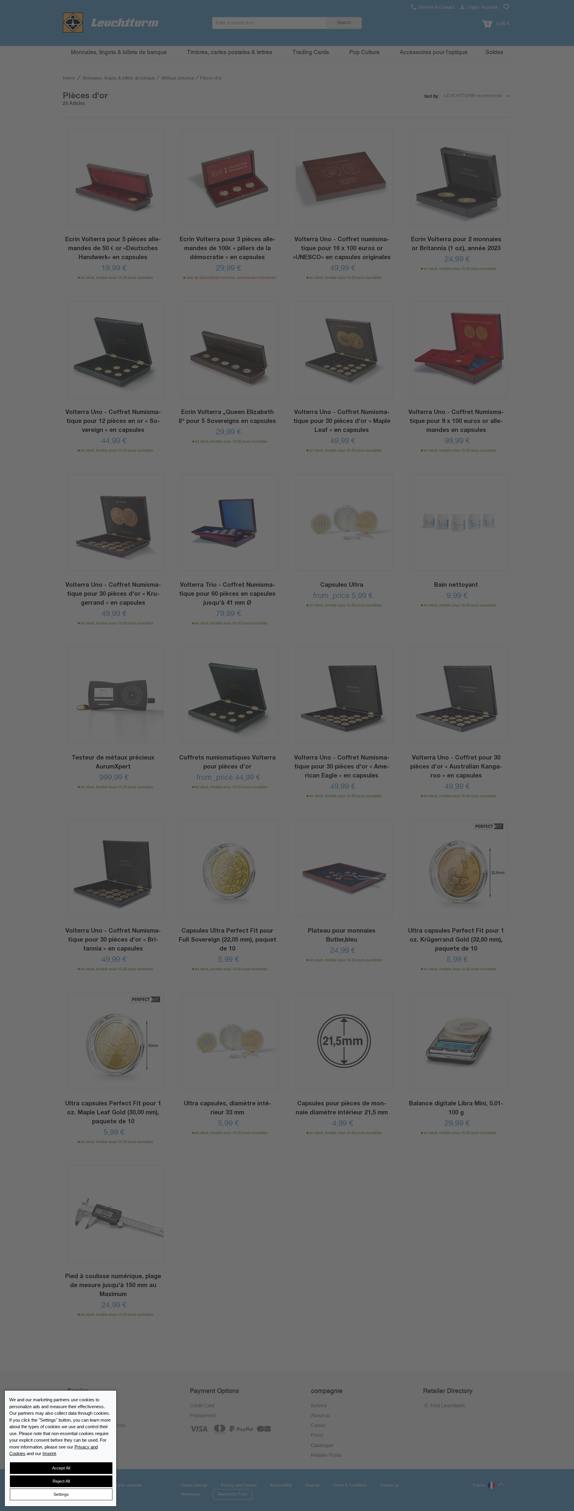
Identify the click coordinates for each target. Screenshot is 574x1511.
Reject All (61, 1481)
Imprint (49, 1453)
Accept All (61, 1468)
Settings (61, 1494)
